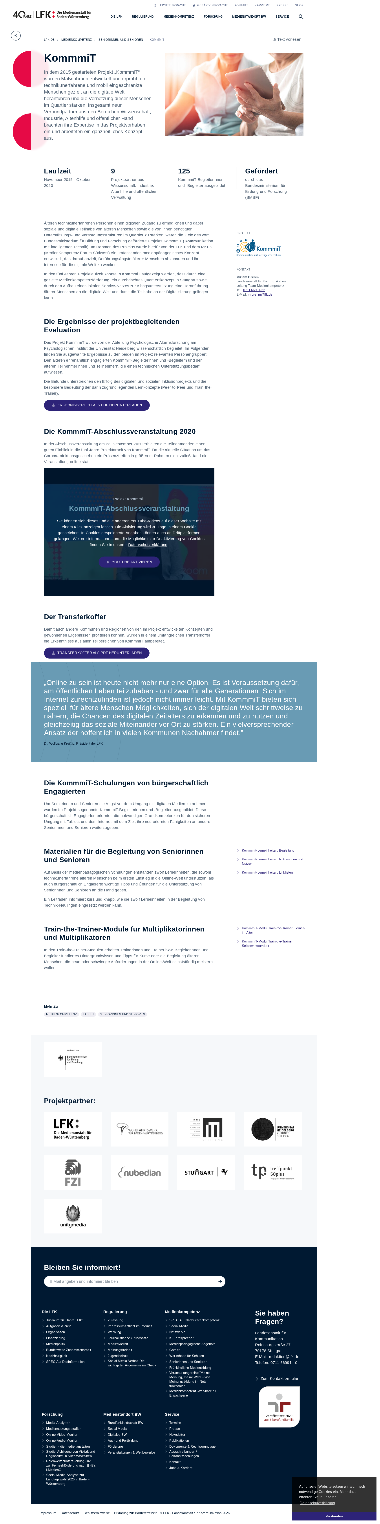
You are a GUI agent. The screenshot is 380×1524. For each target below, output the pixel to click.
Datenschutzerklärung (148, 544)
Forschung (52, 1414)
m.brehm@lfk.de (260, 294)
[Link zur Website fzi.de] (73, 1172)
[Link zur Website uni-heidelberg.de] (273, 1129)
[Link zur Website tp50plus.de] (273, 1172)
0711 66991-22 (254, 290)
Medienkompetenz (62, 1015)
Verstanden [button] (334, 1516)
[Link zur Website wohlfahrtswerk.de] (139, 1129)
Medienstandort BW (122, 1414)
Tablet (89, 1015)
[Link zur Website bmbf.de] (73, 1059)
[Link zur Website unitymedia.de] (73, 1216)
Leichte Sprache (171, 5)
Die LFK (49, 1312)
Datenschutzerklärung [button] (317, 1503)
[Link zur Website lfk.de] (73, 1129)
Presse (282, 5)
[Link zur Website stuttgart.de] (206, 1172)
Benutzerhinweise (97, 1513)
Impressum (48, 1513)
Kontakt (241, 5)
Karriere (262, 5)
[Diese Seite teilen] (16, 35)
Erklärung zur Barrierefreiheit (135, 1513)
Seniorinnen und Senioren (123, 1015)
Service (172, 1414)
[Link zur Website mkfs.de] (206, 1129)
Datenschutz (70, 1513)
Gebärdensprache (211, 5)
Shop (299, 5)
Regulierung (115, 1312)
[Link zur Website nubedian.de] (139, 1172)
